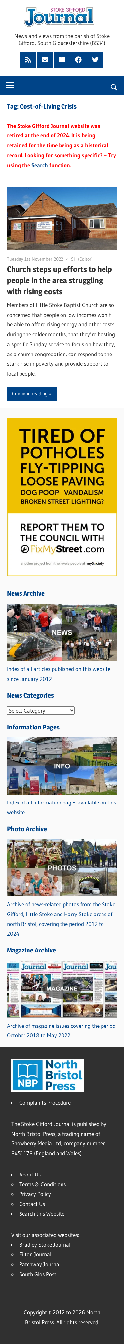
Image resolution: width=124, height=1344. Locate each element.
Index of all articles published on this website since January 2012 (58, 673)
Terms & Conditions (42, 1184)
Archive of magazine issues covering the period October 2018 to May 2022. (61, 1030)
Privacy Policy (35, 1193)
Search (39, 165)
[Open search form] (114, 86)
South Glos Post (37, 1274)
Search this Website (41, 1213)
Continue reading (30, 394)
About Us (30, 1174)
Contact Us (32, 1203)
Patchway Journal (40, 1264)
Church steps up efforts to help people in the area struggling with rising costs (59, 280)
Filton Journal (35, 1254)
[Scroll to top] (113, 1333)
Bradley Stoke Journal (44, 1244)
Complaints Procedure (45, 1102)
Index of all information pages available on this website (61, 807)
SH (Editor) (82, 259)
